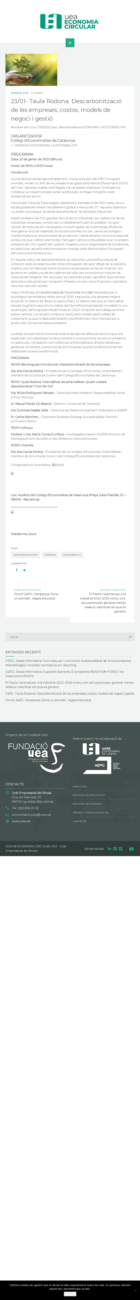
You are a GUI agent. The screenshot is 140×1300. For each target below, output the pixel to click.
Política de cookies (87, 803)
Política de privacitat (89, 795)
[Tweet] (22, 570)
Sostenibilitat (72, 554)
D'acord (70, 1294)
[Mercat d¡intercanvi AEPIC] (70, 21)
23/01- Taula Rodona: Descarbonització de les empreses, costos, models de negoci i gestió (69, 693)
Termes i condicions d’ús (90, 812)
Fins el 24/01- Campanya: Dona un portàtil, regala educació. (48, 700)
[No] (135, 1290)
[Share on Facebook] (15, 570)
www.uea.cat (21, 821)
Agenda (38, 93)
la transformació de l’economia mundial (64, 292)
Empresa (50, 554)
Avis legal (80, 786)
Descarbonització (26, 554)
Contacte (80, 821)
